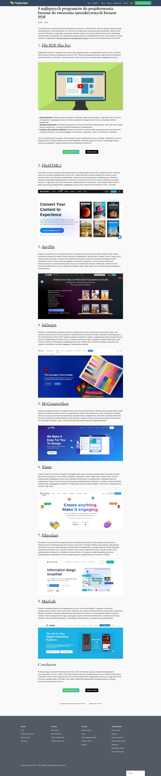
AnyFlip (48, 246)
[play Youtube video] (80, 86)
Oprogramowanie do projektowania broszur (72, 703)
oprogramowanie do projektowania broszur (72, 38)
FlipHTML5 (51, 165)
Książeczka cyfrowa (95, 703)
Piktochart (50, 535)
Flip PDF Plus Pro (56, 45)
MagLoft (49, 601)
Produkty (95, 3)
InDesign (49, 325)
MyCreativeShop (55, 403)
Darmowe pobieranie (143, 3)
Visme (47, 466)
